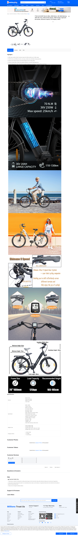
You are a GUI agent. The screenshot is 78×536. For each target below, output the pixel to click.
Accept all (61, 533)
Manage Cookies (5, 533)
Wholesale (19, 515)
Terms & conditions (31, 513)
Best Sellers (16, 5)
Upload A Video (38, 450)
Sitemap (8, 521)
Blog (43, 5)
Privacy (29, 515)
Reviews (16, 50)
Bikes (29, 13)
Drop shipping (20, 516)
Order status (9, 520)
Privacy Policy (6, 530)
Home (8, 13)
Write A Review (11, 462)
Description (10, 50)
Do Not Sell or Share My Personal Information (31, 519)
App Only (37, 5)
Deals (27, 5)
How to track (9, 514)
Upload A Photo (38, 442)
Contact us (8, 516)
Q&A (20, 50)
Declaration (30, 516)
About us (8, 515)
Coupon (32, 5)
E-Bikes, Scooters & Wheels (22, 13)
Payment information (21, 514)
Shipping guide (20, 513)
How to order (9, 513)
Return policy (30, 514)
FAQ (23, 50)
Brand (22, 5)
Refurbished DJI (49, 5)
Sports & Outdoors (13, 13)
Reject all (72, 533)
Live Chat (57, 517)
